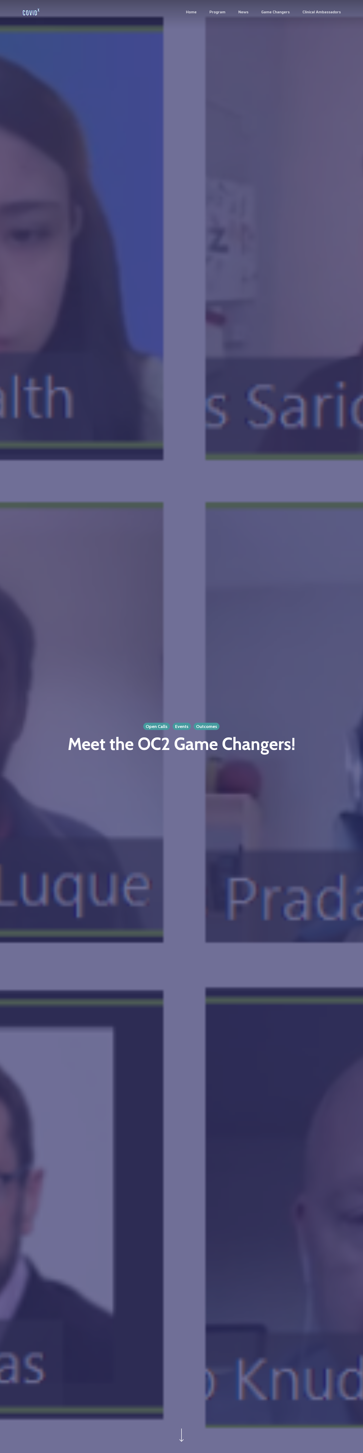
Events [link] (181, 726)
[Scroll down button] (181, 1441)
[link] (31, 12)
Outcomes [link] (206, 726)
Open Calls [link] (156, 726)
